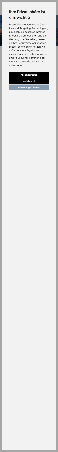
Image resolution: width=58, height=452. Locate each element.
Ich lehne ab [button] (29, 81)
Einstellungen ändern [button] (29, 87)
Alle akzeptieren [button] (29, 74)
